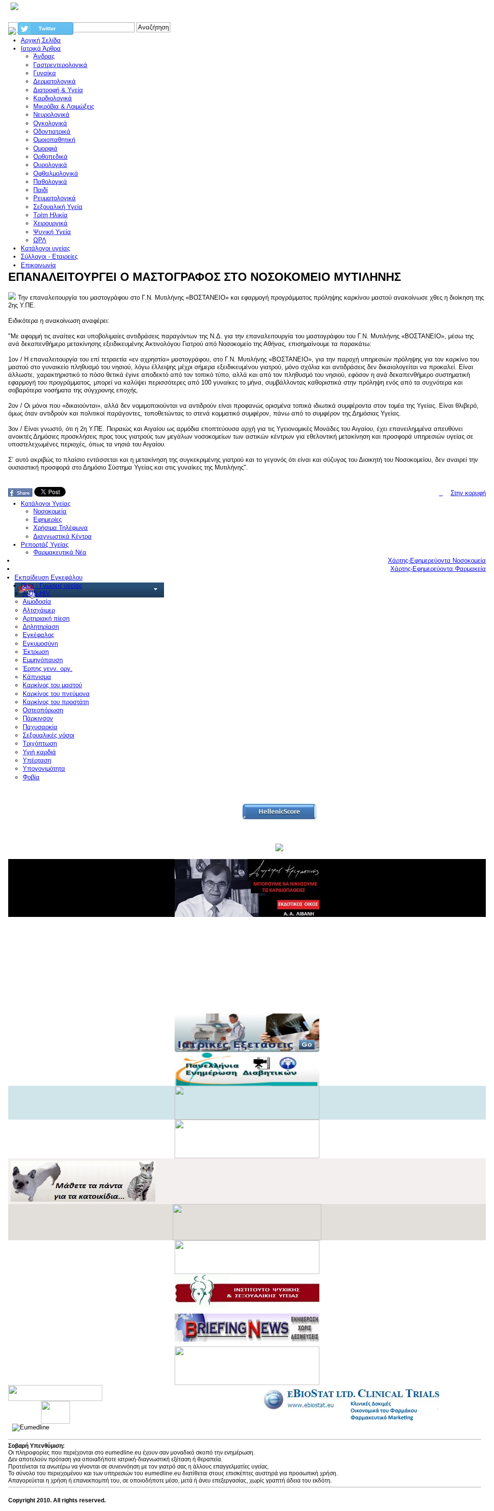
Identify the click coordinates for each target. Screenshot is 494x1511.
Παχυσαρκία (40, 727)
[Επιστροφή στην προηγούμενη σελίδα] (441, 493)
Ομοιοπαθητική (54, 139)
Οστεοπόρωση (43, 710)
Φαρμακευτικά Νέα (59, 552)
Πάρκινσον (38, 718)
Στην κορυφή (468, 493)
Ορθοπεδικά (50, 156)
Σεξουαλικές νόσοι (48, 735)
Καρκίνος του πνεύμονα (56, 693)
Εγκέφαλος (38, 634)
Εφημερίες (47, 519)
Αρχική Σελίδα (41, 40)
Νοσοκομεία (50, 511)
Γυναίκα (44, 73)
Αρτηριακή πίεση (46, 618)
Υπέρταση (37, 760)
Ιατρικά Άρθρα (41, 48)
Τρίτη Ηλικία (50, 215)
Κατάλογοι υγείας (45, 248)
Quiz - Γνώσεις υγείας (51, 585)
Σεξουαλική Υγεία (57, 206)
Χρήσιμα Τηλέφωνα (60, 527)
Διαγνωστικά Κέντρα (62, 536)
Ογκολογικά (50, 123)
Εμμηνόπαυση (43, 660)
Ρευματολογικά (54, 198)
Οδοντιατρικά (51, 131)
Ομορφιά (45, 148)
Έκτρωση (36, 651)
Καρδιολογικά (52, 98)
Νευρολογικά (51, 114)
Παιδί (40, 190)
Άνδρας (44, 56)
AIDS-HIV (36, 593)
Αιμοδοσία (37, 601)
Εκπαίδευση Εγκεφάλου (48, 577)
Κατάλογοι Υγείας (45, 503)
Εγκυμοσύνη (40, 643)
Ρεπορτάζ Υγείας (45, 544)
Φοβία (31, 777)
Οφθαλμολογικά (55, 173)
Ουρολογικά (50, 164)
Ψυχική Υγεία (52, 232)
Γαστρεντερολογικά (60, 65)
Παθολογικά (50, 181)
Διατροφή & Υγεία (58, 90)
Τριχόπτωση (40, 743)
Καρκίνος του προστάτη (56, 702)
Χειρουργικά (50, 223)
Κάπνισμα (37, 676)
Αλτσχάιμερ (39, 610)
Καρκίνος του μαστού (52, 685)
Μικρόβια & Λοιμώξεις (63, 106)
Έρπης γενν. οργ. (47, 668)
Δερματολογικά (54, 81)
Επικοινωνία (38, 265)
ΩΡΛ (39, 240)
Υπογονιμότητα (44, 768)
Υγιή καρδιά (39, 752)
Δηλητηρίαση (41, 626)
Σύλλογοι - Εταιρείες (49, 256)
